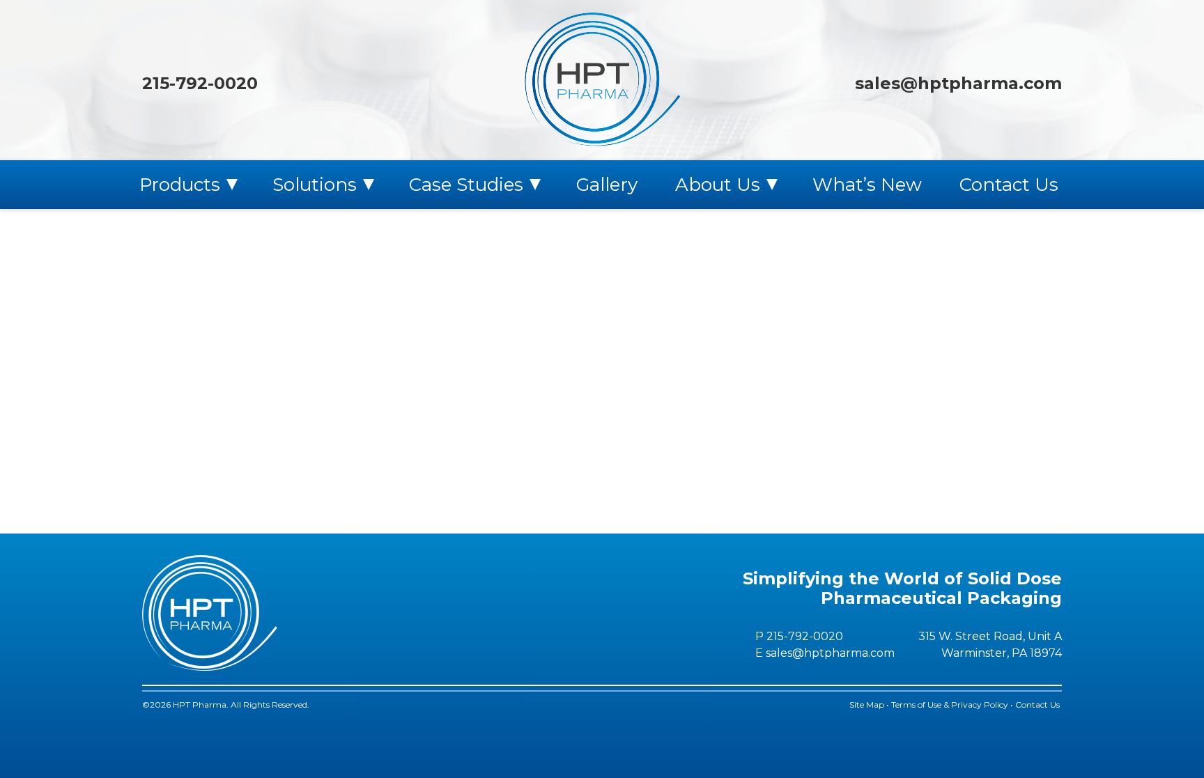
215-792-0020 (200, 83)
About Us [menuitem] (717, 184)
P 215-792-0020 (799, 636)
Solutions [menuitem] (314, 184)
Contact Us (1038, 704)
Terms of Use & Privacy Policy (949, 704)
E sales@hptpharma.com (825, 653)
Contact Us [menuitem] (1008, 184)
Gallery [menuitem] (607, 184)
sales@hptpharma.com (958, 83)
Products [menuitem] (179, 184)
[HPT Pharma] (602, 80)
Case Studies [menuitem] (466, 184)
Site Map (866, 704)
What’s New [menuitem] (867, 184)
